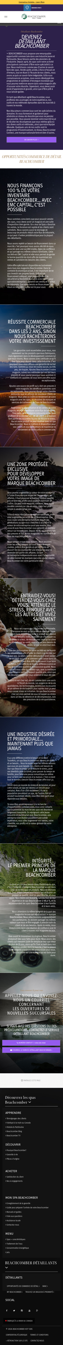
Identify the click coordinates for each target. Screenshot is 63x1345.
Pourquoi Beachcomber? (16, 1150)
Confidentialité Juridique (16, 1334)
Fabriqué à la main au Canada (18, 1122)
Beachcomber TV (13, 1135)
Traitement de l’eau (14, 1243)
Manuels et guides (13, 1211)
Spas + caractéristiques (15, 1239)
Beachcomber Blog (14, 1131)
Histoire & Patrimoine (15, 1127)
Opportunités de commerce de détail (23, 1286)
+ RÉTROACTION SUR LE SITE (17, 1340)
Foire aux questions (14, 1216)
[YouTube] (29, 1311)
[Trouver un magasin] (27, 7)
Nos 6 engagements (14, 1180)
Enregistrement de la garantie (18, 1203)
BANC (44, 1286)
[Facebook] (7, 1311)
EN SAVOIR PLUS (31, 139)
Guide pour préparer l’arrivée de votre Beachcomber (27, 1207)
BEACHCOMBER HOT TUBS (19, 1328)
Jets (8, 1252)
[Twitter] (14, 1311)
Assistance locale (13, 1220)
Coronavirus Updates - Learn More (31, 1)
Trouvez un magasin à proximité (39, 1291)
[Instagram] (21, 1311)
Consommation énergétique (17, 1247)
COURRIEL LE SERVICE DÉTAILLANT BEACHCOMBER (32, 1050)
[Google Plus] (37, 1311)
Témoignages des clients (16, 1118)
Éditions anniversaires (34, 16)
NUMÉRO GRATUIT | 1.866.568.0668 (32, 1043)
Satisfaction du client (14, 1176)
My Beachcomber (14, 1291)
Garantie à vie (12, 1154)
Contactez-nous (12, 1224)
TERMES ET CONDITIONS (39, 1334)
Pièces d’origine (12, 1158)
